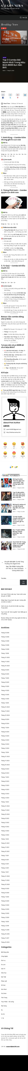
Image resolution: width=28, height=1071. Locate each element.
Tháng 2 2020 (5, 917)
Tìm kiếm (3, 578)
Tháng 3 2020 (5, 913)
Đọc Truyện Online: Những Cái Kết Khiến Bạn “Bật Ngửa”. (19, 532)
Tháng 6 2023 (5, 781)
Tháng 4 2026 (5, 641)
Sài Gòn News (12, 6)
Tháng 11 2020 (5, 880)
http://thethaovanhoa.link (13, 432)
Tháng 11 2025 (5, 661)
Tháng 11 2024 (5, 711)
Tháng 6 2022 (5, 818)
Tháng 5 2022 (5, 822)
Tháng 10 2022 (5, 814)
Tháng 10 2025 (5, 665)
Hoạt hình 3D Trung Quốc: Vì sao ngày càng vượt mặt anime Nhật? (19, 544)
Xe (2, 1010)
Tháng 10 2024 (5, 715)
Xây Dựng (4, 1006)
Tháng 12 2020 (5, 876)
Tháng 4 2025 (5, 690)
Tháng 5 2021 (5, 864)
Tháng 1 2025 (5, 703)
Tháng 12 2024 (5, 707)
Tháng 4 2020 (5, 909)
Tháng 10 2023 (5, 764)
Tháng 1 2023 (5, 802)
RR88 (4, 112)
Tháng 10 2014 (5, 942)
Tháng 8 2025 (5, 674)
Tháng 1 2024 (5, 752)
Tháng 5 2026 (5, 637)
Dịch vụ (3, 960)
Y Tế (2, 1018)
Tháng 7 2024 (5, 727)
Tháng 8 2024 (5, 723)
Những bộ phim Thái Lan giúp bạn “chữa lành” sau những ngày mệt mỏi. (18, 482)
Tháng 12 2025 (5, 657)
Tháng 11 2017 (5, 938)
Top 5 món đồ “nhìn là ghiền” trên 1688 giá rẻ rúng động (13, 39)
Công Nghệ (4, 956)
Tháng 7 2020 (5, 897)
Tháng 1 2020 (5, 921)
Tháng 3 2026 (5, 645)
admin (4, 70)
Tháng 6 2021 (5, 859)
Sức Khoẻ (3, 989)
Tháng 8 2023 (5, 773)
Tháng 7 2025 (5, 678)
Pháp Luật (4, 981)
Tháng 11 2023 (5, 760)
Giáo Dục (3, 973)
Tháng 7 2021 (5, 855)
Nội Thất (3, 977)
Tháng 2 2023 (5, 797)
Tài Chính (3, 993)
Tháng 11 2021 (5, 847)
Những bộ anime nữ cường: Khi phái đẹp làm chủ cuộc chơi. (19, 507)
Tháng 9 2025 (5, 670)
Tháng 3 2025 (5, 694)
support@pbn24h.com (12, 1046)
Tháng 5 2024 (5, 736)
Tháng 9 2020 (5, 888)
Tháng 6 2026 (5, 632)
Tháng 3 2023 (5, 793)
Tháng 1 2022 (5, 839)
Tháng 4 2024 (5, 740)
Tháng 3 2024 (5, 744)
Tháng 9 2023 (5, 769)
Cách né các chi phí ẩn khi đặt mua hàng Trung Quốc (12, 607)
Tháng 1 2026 (5, 653)
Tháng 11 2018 (5, 930)
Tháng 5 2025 (5, 686)
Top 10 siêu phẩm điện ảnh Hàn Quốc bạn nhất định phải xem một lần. (19, 494)
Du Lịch (3, 964)
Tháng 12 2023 (5, 756)
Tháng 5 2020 (5, 905)
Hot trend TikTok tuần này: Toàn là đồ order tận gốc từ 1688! (13, 595)
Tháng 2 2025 (5, 698)
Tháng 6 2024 (5, 731)
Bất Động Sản (5, 952)
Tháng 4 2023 (5, 789)
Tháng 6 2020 (5, 901)
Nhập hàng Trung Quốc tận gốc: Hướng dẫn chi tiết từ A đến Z (13, 601)
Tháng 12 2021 (5, 843)
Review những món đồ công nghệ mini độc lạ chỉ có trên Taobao (14, 618)
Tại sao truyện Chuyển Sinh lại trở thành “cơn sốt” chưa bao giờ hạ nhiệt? (19, 520)
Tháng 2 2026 (5, 649)
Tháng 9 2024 (5, 719)
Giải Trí (4, 57)
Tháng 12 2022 (5, 806)
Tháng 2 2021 (5, 868)
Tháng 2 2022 (5, 835)
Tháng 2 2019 (5, 925)
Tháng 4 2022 (5, 826)
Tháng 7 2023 (5, 777)
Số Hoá (3, 985)
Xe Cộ (3, 1014)
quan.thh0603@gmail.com (13, 429)
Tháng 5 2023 (5, 785)
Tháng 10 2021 (5, 851)
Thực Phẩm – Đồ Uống (7, 1001)
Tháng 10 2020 (5, 884)
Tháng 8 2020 (5, 892)
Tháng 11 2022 (5, 810)
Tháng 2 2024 (5, 748)
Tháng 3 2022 (5, 830)
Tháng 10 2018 (5, 934)
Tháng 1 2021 (5, 872)
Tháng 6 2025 (5, 682)
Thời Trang (4, 997)
